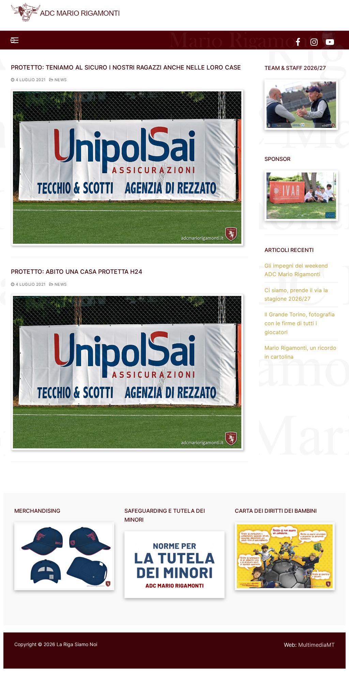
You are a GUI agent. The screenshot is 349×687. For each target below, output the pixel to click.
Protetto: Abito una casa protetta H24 (76, 271)
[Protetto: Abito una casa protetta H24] (127, 372)
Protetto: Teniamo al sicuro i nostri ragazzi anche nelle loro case (126, 67)
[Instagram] (314, 41)
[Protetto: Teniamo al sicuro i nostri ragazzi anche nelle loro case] (127, 167)
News (60, 79)
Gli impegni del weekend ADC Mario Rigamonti (296, 270)
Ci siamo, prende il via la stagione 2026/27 (296, 294)
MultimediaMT (316, 644)
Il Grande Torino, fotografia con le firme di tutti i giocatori (299, 323)
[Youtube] (330, 41)
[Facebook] (297, 41)
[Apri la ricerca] (13, 41)
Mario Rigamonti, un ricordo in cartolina (300, 352)
